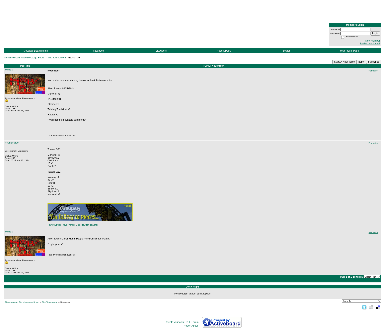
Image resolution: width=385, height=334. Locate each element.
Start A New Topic (344, 61)
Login (375, 33)
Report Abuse (191, 325)
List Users (161, 50)
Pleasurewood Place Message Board (24, 57)
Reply (361, 61)
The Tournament (57, 57)
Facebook (98, 50)
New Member (372, 40)
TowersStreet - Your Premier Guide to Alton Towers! (73, 225)
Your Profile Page (349, 50)
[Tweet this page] (364, 307)
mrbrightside (12, 142)
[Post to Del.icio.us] (378, 307)
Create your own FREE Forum (182, 322)
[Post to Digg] (371, 307)
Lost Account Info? (370, 43)
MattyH (9, 70)
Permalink (373, 70)
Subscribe (373, 61)
